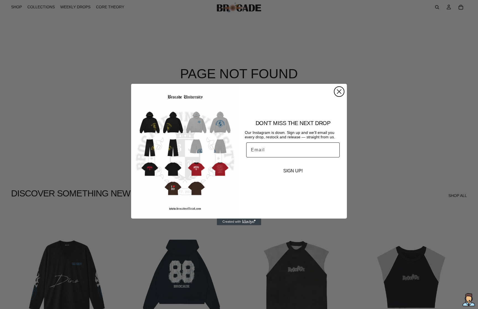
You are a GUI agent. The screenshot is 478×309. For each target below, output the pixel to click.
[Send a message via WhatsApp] (468, 299)
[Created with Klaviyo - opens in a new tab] (239, 222)
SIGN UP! (293, 170)
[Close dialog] (339, 92)
